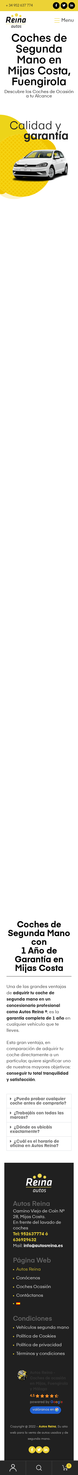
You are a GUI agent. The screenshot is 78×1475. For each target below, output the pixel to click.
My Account (13, 1468)
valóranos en (43, 1409)
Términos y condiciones (40, 1354)
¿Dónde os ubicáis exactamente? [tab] (31, 1129)
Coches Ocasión (33, 1287)
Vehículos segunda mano (42, 1328)
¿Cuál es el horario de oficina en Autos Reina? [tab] (34, 1143)
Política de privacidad (39, 1345)
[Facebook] (32, 1449)
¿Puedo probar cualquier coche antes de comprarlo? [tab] (38, 1101)
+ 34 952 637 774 (19, 5)
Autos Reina (28, 1269)
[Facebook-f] (56, 5)
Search (39, 1468)
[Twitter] (64, 5)
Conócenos (28, 1278)
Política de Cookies (36, 1336)
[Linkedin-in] (71, 5)
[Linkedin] (45, 1449)
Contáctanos (29, 1295)
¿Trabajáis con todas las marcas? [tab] (37, 1115)
